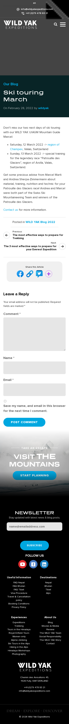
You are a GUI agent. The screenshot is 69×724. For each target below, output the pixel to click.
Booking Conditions (18, 604)
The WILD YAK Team (50, 633)
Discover (54, 24)
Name (8, 358)
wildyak (43, 108)
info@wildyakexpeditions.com (37, 9)
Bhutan (48, 586)
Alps (48, 593)
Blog (50, 622)
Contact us (10, 209)
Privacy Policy (19, 607)
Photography (19, 654)
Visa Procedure (19, 593)
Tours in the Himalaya (18, 629)
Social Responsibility (50, 636)
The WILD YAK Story (50, 640)
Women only (19, 636)
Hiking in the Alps (19, 647)
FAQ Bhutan (19, 586)
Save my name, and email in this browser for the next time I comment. (34, 408)
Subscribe (34, 545)
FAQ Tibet (19, 589)
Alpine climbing (19, 640)
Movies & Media (50, 626)
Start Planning (34, 475)
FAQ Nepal (19, 582)
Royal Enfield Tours (19, 633)
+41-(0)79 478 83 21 (34, 687)
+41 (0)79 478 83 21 (37, 13)
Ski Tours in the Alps (19, 643)
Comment (12, 314)
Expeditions (19, 622)
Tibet (48, 589)
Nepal (48, 582)
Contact (50, 643)
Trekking (19, 626)
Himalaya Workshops (19, 650)
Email (8, 380)
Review (50, 629)
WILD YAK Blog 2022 (40, 222)
